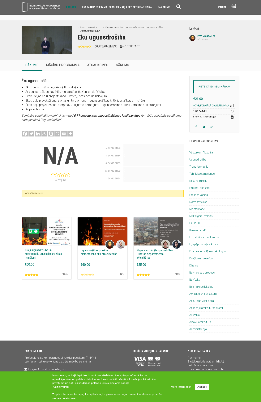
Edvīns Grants (206, 38)
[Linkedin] (38, 133)
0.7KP (196, 105)
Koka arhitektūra (199, 230)
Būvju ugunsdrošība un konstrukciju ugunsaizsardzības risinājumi (43, 253)
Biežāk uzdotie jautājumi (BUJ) (206, 361)
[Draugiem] (44, 133)
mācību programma (63, 65)
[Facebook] (25, 133)
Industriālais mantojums (204, 237)
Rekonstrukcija (198, 180)
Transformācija (198, 166)
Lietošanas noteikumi (200, 365)
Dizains (193, 265)
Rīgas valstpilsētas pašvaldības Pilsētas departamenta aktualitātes (155, 254)
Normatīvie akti (135, 27)
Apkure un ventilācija (201, 300)
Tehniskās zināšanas (202, 173)
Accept (202, 386)
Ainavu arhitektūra (200, 322)
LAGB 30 (194, 223)
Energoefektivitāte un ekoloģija (207, 251)
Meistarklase (197, 209)
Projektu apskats (199, 187)
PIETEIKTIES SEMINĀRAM (214, 86)
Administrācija (198, 329)
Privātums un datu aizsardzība (206, 369)
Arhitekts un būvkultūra (203, 293)
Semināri (92, 27)
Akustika (194, 314)
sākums (32, 65)
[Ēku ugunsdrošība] (47, 40)
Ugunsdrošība (155, 27)
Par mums (194, 357)
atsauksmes (97, 65)
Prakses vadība (198, 194)
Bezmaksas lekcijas (201, 286)
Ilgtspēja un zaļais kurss (203, 244)
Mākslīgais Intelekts (201, 216)
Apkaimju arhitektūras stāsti (206, 307)
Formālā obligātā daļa (214, 105)
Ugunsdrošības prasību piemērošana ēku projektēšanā (99, 252)
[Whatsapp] (57, 133)
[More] (70, 133)
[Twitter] (31, 133)
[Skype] (51, 133)
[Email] (64, 133)
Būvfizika (194, 279)
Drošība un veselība (112, 27)
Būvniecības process (202, 272)
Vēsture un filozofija (201, 152)
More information (181, 386)
